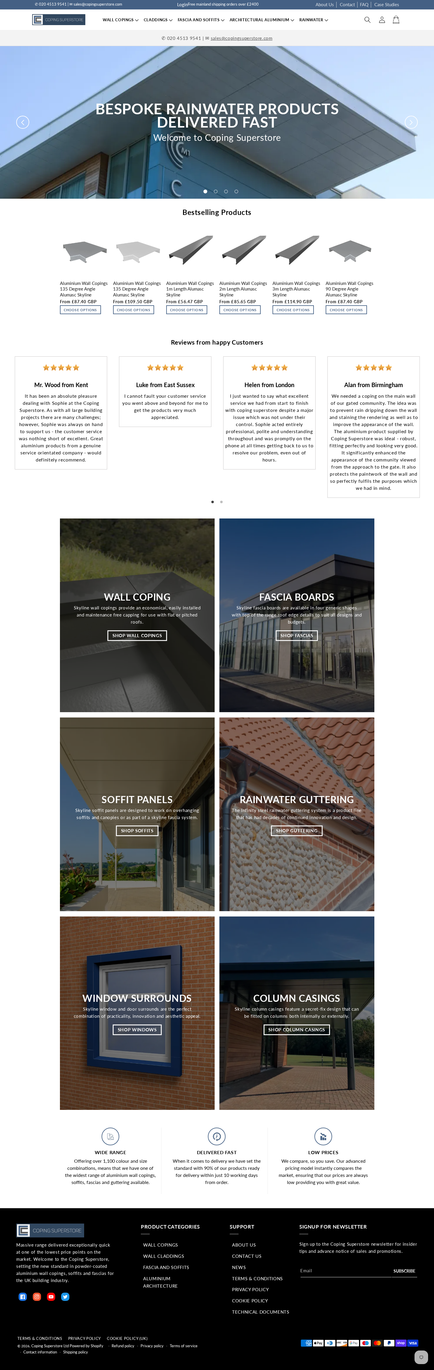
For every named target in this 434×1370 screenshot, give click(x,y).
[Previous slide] (22, 122)
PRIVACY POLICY (84, 1338)
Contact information (40, 1352)
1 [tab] (213, 502)
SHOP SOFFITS (137, 830)
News (239, 1267)
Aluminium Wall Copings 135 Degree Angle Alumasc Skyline (84, 288)
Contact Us (247, 1256)
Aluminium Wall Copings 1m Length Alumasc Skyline (190, 288)
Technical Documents (260, 1311)
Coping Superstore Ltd (50, 1345)
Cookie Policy (250, 1300)
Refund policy (123, 1345)
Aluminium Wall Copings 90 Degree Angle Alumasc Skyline (349, 288)
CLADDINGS (156, 19)
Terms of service (184, 1345)
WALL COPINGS (118, 19)
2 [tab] (221, 502)
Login (182, 4)
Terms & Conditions (257, 1278)
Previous (4, 422)
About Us (325, 4)
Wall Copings (160, 1244)
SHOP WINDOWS (137, 1029)
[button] (118, 19)
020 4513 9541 (184, 38)
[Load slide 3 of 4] (226, 191)
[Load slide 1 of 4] (205, 191)
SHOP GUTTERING (296, 830)
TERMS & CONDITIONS (39, 1338)
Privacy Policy (250, 1289)
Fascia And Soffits (166, 1267)
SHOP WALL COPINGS (137, 635)
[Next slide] (411, 122)
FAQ (364, 4)
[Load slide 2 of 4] (216, 191)
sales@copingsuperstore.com (242, 38)
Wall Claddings (163, 1256)
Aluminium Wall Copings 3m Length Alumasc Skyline (296, 288)
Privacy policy (152, 1345)
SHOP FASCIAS (296, 635)
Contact (347, 4)
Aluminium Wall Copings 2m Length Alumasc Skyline (243, 288)
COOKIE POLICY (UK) (127, 1338)
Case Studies (386, 4)
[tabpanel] (61, 412)
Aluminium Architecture (160, 1282)
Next (430, 422)
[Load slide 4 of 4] (236, 191)
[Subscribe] (404, 1271)
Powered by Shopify (86, 1345)
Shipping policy (75, 1352)
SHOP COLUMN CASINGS (296, 1029)
